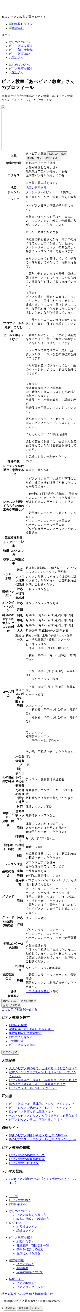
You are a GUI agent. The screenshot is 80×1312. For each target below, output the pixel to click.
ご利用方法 (16, 1041)
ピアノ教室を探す (21, 45)
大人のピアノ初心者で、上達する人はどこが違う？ (43, 1068)
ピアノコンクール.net (30, 1287)
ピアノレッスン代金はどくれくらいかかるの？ (40, 1107)
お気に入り (16, 57)
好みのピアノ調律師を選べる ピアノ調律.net (38, 1135)
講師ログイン (25, 1230)
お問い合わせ (18, 1204)
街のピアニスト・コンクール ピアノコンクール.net (42, 1139)
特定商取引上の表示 (14, 1293)
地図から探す (18, 1025)
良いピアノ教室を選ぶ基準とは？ (31, 1111)
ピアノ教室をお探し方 (31, 1214)
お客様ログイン (22, 24)
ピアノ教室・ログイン (24, 1163)
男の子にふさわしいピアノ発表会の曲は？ (37, 1084)
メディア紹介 (25, 1264)
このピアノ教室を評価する (19, 1009)
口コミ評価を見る (37, 991)
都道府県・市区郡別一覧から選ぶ (31, 1029)
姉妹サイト (16, 1279)
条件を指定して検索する (25, 1033)
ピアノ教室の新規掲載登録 (27, 1159)
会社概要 (22, 1268)
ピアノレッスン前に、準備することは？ (36, 1119)
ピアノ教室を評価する (24, 1044)
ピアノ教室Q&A (20, 53)
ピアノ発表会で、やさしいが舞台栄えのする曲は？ (43, 1080)
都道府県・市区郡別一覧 (32, 1245)
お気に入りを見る (21, 1037)
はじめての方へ (19, 42)
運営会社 (18, 28)
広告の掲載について (29, 1272)
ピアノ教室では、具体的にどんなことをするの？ (41, 1103)
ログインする (10, 1052)
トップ (13, 1196)
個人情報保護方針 (41, 1293)
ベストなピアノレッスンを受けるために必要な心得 (43, 1115)
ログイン (15, 1222)
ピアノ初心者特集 (21, 49)
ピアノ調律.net (26, 1283)
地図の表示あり (36, 187)
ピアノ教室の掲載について (27, 1155)
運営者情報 (16, 1260)
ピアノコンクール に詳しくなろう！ (33, 1088)
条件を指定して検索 (29, 1249)
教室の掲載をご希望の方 (32, 1218)
